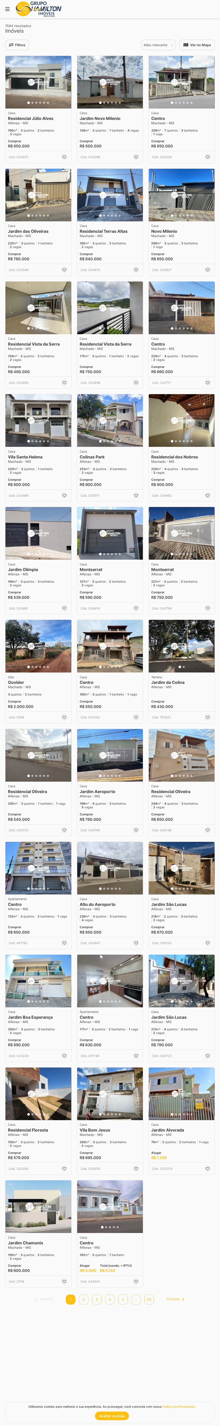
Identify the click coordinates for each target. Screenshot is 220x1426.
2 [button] (83, 1299)
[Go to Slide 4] (40, 103)
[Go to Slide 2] (32, 103)
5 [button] (123, 1299)
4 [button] (110, 1299)
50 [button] (149, 1299)
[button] (38, 82)
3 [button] (97, 1299)
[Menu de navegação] (7, 9)
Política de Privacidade (178, 1406)
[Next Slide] (66, 82)
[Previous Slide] (9, 82)
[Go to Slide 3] (36, 103)
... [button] (136, 1299)
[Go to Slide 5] (44, 103)
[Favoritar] (64, 156)
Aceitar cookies (112, 1416)
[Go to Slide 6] (48, 103)
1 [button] (70, 1299)
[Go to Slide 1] (28, 102)
